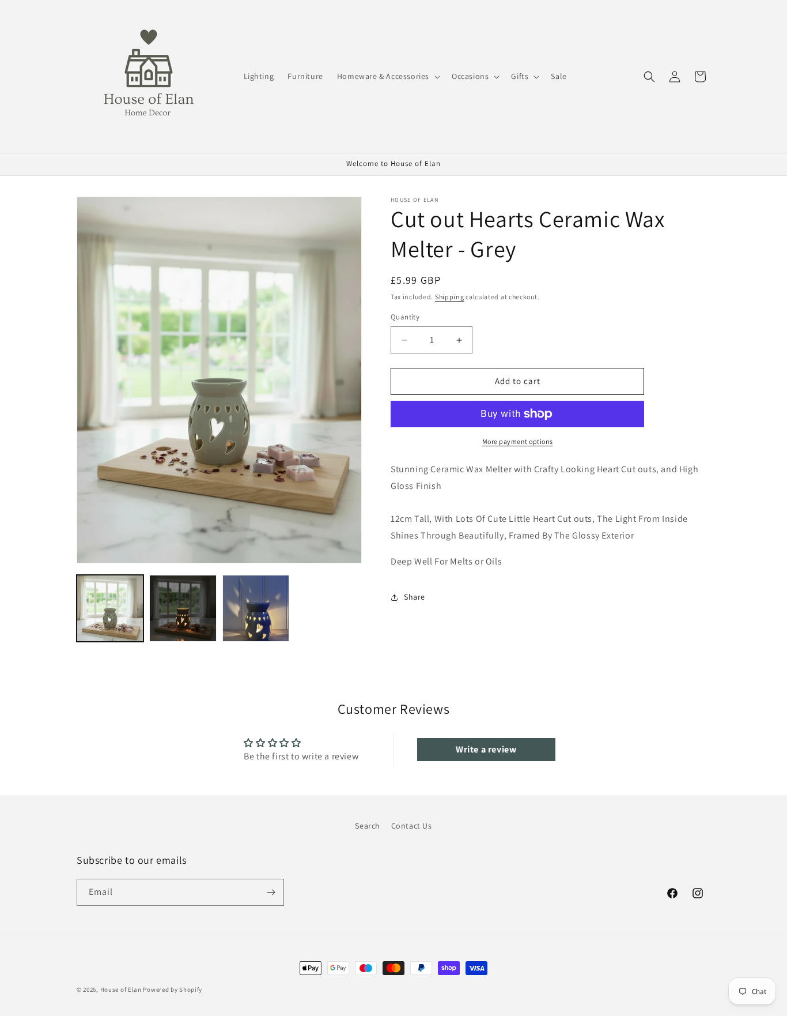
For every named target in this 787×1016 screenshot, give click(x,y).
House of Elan (121, 989)
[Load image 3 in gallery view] (255, 608)
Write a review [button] (486, 750)
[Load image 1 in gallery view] (110, 608)
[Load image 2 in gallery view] (182, 608)
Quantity (405, 317)
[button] (387, 76)
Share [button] (414, 597)
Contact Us (411, 826)
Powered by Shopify (172, 989)
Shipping (449, 296)
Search (367, 826)
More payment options (517, 441)
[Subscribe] (270, 892)
